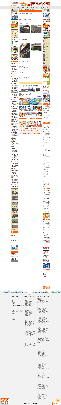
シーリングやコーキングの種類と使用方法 (15, 106)
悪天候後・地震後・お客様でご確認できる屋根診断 (42, 301)
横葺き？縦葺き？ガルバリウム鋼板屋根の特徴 (46, 117)
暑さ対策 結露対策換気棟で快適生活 (14, 124)
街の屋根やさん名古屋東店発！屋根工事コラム (17, 311)
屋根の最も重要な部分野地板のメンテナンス (14, 140)
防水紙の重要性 (14, 138)
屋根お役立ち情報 (45, 161)
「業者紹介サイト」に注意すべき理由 (46, 211)
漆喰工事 (47, 46)
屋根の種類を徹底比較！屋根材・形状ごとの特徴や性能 (43, 321)
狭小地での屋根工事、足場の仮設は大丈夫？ (41, 309)
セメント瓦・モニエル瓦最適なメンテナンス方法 (15, 97)
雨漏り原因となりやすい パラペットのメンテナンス (30, 332)
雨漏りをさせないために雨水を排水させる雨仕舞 (15, 129)
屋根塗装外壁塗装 (47, 60)
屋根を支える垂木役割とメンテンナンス (14, 166)
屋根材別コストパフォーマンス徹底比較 (15, 143)
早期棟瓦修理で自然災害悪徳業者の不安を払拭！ (15, 101)
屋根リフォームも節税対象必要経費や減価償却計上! (46, 238)
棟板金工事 (47, 57)
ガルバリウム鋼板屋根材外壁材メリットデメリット (46, 118)
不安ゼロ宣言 (13, 300)
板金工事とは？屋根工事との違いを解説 (15, 71)
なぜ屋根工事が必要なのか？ (46, 124)
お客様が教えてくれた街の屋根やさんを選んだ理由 (17, 310)
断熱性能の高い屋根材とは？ (14, 177)
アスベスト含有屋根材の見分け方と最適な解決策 (15, 135)
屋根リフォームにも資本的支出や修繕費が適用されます (30, 326)
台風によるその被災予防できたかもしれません (46, 163)
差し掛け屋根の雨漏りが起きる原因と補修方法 (15, 121)
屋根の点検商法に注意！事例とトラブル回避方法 (46, 203)
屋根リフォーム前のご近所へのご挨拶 (45, 193)
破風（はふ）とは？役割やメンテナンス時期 (15, 186)
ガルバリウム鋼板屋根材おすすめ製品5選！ (46, 115)
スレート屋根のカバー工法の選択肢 (46, 139)
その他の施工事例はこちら (39, 96)
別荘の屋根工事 (45, 235)
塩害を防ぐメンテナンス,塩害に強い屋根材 (15, 146)
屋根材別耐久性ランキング (14, 144)
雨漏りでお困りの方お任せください (28, 302)
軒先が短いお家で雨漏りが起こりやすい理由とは (15, 134)
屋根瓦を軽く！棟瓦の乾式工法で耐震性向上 (46, 169)
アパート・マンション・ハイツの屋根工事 (29, 316)
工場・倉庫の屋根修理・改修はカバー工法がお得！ (46, 224)
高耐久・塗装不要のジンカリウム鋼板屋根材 (15, 163)
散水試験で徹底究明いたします (28, 309)
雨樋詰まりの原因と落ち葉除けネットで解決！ (46, 229)
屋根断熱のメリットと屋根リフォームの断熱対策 (15, 179)
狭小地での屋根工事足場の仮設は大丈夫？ (46, 155)
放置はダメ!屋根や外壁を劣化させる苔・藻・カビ (15, 148)
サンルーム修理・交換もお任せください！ (46, 222)
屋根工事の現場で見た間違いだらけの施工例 (46, 174)
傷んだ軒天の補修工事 (39, 367)
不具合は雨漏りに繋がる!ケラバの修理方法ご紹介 (15, 78)
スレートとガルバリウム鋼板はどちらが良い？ (46, 105)
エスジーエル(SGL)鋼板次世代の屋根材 (15, 159)
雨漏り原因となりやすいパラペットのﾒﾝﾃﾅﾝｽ (15, 88)
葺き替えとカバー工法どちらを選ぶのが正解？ (46, 134)
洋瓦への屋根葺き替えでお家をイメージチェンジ (15, 151)
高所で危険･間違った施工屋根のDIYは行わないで (15, 165)
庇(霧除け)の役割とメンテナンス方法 (14, 104)
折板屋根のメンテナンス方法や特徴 (41, 326)
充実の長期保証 (14, 302)
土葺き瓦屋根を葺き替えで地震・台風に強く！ (15, 99)
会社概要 (47, 7)
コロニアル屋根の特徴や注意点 (45, 142)
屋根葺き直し (47, 54)
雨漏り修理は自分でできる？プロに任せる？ (15, 69)
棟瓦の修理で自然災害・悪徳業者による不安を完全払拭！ (43, 340)
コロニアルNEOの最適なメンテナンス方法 (46, 154)
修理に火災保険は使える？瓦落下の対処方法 (46, 166)
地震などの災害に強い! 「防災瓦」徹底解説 (46, 173)
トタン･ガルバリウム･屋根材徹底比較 (14, 156)
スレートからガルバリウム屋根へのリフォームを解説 (46, 107)
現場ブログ (22, 9)
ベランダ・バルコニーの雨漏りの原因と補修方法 (15, 94)
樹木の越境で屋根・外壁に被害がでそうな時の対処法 (46, 208)
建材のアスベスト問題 (14, 137)
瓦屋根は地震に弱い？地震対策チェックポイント (46, 171)
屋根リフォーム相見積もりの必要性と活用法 (29, 323)
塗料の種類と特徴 (46, 245)
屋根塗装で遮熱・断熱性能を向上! (46, 179)
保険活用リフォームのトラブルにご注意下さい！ (42, 383)
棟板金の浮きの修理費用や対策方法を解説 (15, 73)
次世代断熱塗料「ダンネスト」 (45, 178)
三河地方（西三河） (14, 258)
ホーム (14, 7)
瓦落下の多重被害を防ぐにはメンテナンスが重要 (46, 165)
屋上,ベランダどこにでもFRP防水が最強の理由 (15, 90)
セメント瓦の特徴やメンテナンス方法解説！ (15, 95)
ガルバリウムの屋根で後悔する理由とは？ (14, 157)
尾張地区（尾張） (14, 254)
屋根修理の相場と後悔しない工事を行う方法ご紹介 (30, 321)
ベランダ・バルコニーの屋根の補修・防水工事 (29, 313)
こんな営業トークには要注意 (46, 200)
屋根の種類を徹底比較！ (45, 136)
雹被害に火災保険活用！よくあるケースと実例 (46, 184)
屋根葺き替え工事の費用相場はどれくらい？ (46, 129)
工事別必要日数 (45, 158)
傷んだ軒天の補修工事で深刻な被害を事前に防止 (15, 81)
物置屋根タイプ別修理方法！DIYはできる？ (46, 221)
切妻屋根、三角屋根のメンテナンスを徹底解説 (15, 119)
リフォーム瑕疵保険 (14, 301)
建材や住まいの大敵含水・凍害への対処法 (14, 126)
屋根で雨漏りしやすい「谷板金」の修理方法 (14, 131)
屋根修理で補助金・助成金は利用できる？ (46, 186)
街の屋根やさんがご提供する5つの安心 (18, 8)
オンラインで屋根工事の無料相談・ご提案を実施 (46, 190)
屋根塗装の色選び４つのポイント (45, 176)
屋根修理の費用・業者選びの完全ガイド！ (15, 66)
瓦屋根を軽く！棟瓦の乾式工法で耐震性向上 (41, 353)
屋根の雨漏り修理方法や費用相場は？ (15, 168)
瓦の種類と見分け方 (14, 132)
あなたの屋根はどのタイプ (40, 299)
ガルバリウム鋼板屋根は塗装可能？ (46, 110)
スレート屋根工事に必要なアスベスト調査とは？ (15, 182)
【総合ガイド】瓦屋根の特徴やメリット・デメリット (42, 320)
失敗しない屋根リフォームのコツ (46, 126)
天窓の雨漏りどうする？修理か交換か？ (15, 175)
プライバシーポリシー (14, 240)
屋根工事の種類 (46, 38)
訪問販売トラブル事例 (46, 201)
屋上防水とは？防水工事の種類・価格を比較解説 (15, 92)
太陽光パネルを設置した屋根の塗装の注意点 (46, 147)
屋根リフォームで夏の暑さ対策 (28, 314)
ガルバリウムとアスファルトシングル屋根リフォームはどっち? (15, 154)
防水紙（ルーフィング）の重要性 (40, 373)
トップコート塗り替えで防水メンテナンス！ (15, 184)
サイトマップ (13, 319)
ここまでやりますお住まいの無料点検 (42, 8)
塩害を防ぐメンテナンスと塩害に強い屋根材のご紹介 (42, 385)
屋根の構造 (38, 342)
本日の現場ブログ (14, 309)
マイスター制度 (14, 303)
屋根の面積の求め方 (14, 113)
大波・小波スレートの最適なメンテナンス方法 (15, 103)
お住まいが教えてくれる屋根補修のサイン (46, 132)
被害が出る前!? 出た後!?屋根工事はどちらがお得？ (46, 198)
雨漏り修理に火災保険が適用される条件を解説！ (46, 183)
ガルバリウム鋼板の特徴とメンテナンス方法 (15, 161)
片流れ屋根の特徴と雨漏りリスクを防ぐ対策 (15, 117)
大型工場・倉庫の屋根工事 (27, 315)
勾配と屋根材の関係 (14, 127)
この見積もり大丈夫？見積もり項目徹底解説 (46, 196)
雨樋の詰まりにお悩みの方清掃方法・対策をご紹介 (46, 227)
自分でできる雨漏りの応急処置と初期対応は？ (46, 181)
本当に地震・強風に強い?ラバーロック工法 (15, 111)
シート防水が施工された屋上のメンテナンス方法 (15, 87)
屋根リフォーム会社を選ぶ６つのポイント (46, 160)
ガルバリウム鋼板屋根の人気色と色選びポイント (42, 318)
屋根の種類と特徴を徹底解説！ (14, 63)
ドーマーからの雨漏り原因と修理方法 (14, 173)
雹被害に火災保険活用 (39, 399)
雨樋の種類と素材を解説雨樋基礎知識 (15, 181)
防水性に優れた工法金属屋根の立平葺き (14, 108)
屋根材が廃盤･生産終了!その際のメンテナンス (15, 150)
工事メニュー (37, 7)
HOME (19, 9)
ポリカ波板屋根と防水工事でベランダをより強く (46, 226)
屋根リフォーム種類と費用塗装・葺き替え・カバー (46, 137)
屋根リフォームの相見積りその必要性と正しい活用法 (46, 192)
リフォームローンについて (27, 325)
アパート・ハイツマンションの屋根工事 (46, 234)
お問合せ (13, 318)
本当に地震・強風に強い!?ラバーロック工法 (41, 389)
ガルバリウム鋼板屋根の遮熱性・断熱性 (46, 112)
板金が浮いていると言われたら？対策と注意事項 (46, 205)
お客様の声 (28, 7)
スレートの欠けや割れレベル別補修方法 (46, 140)
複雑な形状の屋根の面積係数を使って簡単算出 (15, 114)
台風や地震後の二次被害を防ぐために (46, 168)
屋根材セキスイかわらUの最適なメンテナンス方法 (46, 152)
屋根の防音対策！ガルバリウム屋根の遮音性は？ (46, 120)
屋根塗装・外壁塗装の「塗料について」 (41, 302)
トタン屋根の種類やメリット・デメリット (46, 144)
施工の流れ (32, 7)
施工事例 (23, 7)
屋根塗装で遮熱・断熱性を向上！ (40, 350)
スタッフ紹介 (13, 235)
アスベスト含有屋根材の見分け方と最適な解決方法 (42, 356)
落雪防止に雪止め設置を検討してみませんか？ (29, 336)
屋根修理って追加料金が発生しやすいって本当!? (46, 206)
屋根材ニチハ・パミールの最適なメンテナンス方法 (46, 150)
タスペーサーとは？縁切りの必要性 (14, 83)
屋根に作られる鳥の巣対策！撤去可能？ (46, 230)
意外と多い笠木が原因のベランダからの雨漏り (15, 80)
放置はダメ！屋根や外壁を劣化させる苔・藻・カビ (42, 386)
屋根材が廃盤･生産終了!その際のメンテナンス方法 (42, 338)
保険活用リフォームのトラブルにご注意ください (46, 209)
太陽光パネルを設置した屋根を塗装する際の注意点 (30, 343)
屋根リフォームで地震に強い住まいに (29, 311)
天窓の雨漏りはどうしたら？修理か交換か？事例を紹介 (43, 332)
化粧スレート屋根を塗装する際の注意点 (45, 149)
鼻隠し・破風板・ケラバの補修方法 (15, 76)
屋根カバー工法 (47, 43)
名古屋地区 (13, 253)
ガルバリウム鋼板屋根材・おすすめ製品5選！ (42, 312)
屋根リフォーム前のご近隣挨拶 (28, 304)
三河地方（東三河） (14, 259)
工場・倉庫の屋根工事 (46, 232)
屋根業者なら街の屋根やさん (15, 316)
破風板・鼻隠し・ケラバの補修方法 (41, 331)
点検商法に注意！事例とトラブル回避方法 (29, 305)
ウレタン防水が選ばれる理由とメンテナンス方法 (15, 85)
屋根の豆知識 (13, 141)
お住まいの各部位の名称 (39, 341)
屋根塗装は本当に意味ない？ (14, 68)
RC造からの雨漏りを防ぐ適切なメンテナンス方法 (15, 170)
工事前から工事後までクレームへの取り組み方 (46, 195)
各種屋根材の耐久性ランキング (40, 376)
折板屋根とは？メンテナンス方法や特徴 (46, 145)
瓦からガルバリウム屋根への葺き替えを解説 (46, 108)
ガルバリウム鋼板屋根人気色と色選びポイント (46, 113)
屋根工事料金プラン (27, 300)
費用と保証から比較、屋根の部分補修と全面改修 (46, 131)
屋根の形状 (13, 116)
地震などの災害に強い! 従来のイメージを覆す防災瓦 (42, 355)
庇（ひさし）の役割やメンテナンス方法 (15, 172)
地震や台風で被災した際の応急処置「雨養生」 (15, 110)
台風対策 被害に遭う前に (27, 310)
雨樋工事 (47, 49)
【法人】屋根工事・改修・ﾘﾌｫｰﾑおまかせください (46, 237)
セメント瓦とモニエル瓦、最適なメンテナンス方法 (42, 328)
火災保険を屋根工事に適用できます (28, 312)
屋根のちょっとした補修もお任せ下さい (29, 303)
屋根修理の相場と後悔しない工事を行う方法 (46, 127)
